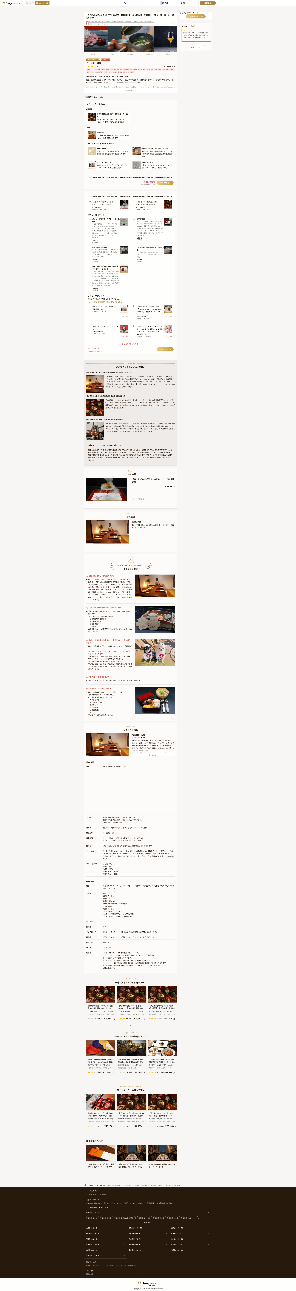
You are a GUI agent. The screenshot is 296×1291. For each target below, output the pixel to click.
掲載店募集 (89, 1274)
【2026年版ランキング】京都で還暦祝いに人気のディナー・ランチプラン (101, 1165)
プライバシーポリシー (137, 1203)
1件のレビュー (195, 47)
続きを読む (129, 91)
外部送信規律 (150, 1203)
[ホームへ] (11, 3)
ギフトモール (90, 1265)
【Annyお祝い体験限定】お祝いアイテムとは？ (105, 302)
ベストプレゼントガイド (114, 1265)
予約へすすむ (164, 183)
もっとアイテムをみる (130, 344)
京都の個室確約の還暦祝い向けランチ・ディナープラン (162, 1165)
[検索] (208, 3)
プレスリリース (116, 1203)
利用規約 (125, 1203)
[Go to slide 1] (130, 1025)
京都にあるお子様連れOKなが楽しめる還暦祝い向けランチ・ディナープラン (131, 1165)
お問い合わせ (102, 1194)
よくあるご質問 (91, 1194)
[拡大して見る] (92, 117)
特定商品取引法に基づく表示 (165, 1203)
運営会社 (106, 1203)
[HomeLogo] (148, 1283)
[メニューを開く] (292, 3)
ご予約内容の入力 (195, 16)
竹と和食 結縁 (138, 734)
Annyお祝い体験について (94, 1203)
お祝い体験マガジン (130, 1265)
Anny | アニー (100, 1265)
